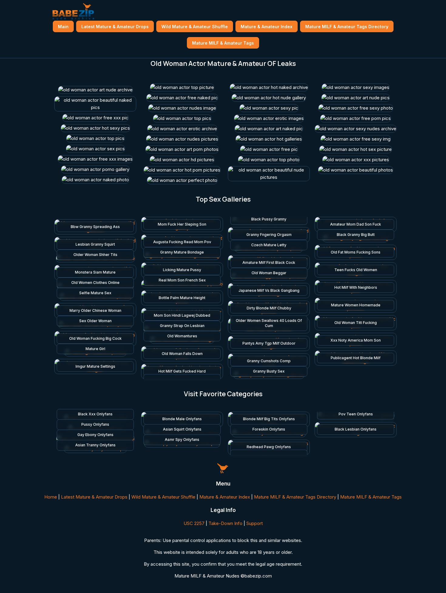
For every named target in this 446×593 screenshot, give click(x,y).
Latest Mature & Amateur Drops (115, 26)
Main (63, 26)
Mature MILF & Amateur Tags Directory (346, 26)
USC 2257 (194, 523)
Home (50, 497)
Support (254, 523)
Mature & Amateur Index (266, 26)
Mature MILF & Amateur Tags (223, 43)
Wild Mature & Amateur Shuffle (194, 26)
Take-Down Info (225, 523)
